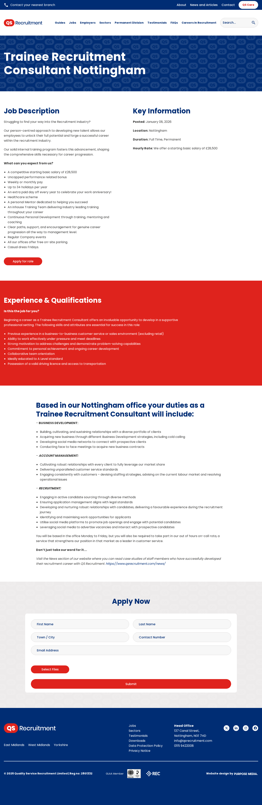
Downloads (137, 740)
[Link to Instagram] (246, 728)
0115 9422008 (184, 745)
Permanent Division (129, 23)
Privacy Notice (139, 750)
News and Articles (204, 5)
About (181, 5)
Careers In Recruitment (199, 23)
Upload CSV (40, 661)
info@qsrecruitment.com (193, 740)
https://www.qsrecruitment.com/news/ (135, 563)
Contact (228, 5)
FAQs (174, 23)
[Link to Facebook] (255, 728)
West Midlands (39, 745)
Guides (60, 23)
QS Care (248, 5)
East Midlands (14, 745)
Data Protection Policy (146, 745)
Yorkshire (61, 745)
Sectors (105, 23)
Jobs (72, 23)
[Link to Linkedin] (236, 728)
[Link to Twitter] (226, 728)
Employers (88, 23)
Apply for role (23, 261)
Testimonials (157, 23)
